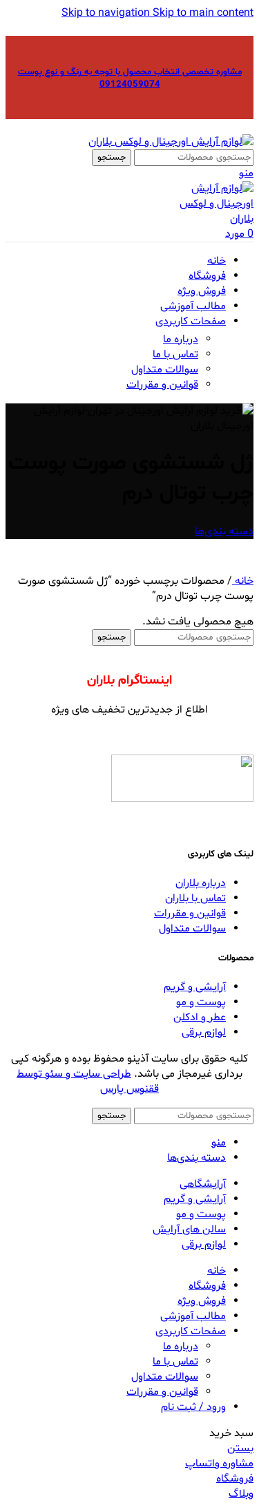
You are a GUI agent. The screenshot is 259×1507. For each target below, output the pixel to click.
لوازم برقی (204, 1032)
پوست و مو (201, 1002)
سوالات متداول (164, 369)
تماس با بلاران (195, 898)
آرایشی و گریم (195, 987)
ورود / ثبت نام (193, 1407)
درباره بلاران (200, 883)
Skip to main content (203, 13)
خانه (242, 581)
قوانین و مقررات (162, 384)
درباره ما (180, 339)
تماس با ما (175, 354)
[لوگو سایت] (170, 141)
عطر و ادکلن (199, 1017)
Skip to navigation (107, 13)
